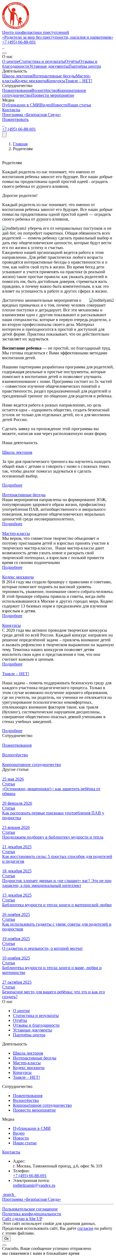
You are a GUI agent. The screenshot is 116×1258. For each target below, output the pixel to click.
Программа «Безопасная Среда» (31, 114)
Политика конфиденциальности (31, 1214)
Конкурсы (56, 80)
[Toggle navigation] (4, 134)
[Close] (4, 53)
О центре (10, 61)
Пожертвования (17, 90)
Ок (6, 1239)
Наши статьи (79, 105)
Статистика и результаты (42, 61)
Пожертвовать (15, 119)
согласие (85, 1228)
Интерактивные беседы (54, 76)
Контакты (11, 109)
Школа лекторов (17, 76)
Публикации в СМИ (21, 105)
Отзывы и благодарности (36, 1025)
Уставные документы (49, 66)
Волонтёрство (44, 90)
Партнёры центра (85, 66)
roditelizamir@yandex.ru (34, 1185)
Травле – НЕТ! (78, 80)
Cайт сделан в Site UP (22, 1218)
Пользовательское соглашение (30, 1209)
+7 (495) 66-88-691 (19, 42)
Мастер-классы (16, 533)
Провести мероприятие (52, 95)
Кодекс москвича (31, 80)
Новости (59, 105)
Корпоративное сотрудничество (42, 1105)
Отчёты (72, 61)
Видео (46, 105)
